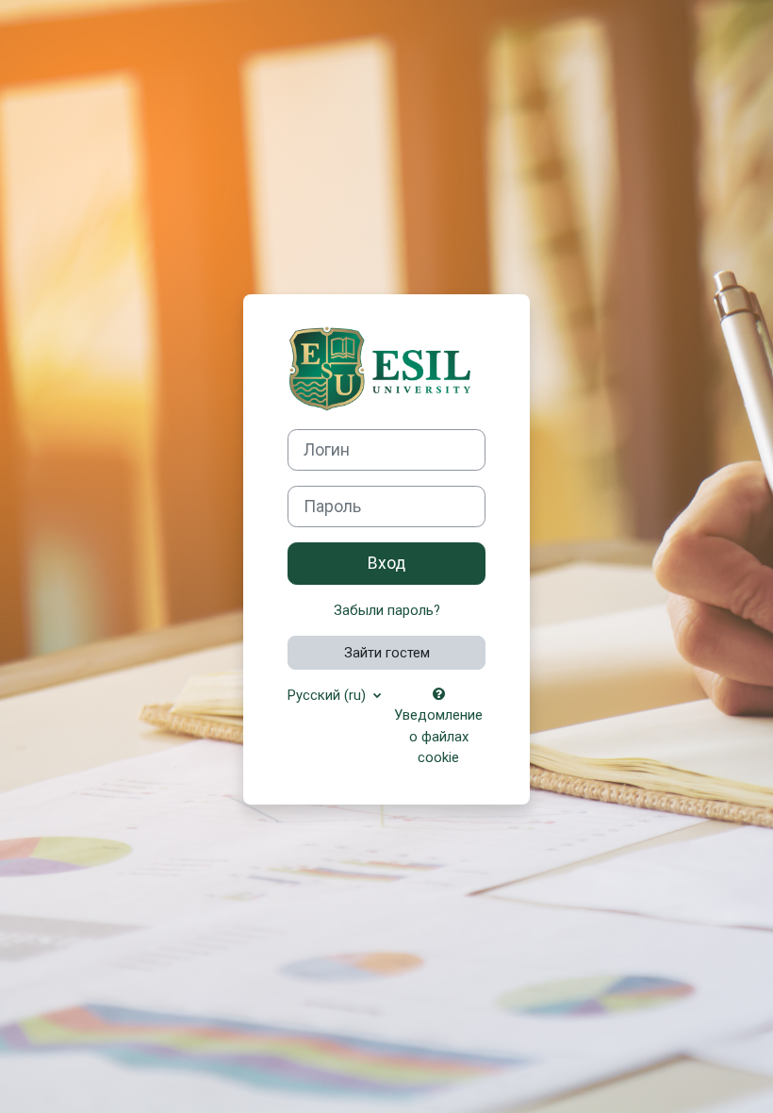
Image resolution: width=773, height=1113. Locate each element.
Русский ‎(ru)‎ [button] (329, 695)
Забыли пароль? (387, 610)
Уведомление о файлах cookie (438, 735)
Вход (386, 563)
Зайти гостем (387, 652)
